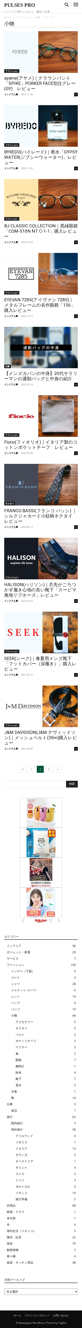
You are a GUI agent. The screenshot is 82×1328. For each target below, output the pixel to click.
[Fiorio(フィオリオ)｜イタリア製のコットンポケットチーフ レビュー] (41, 416)
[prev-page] (22, 769)
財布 (18, 1072)
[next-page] (57, 769)
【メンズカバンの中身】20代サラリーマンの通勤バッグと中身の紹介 (41, 376)
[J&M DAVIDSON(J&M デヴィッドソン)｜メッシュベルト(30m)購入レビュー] (41, 706)
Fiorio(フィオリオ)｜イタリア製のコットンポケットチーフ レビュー (41, 445)
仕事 (7, 366)
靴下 (18, 1079)
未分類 (11, 1218)
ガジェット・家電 (18, 952)
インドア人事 (11, 94)
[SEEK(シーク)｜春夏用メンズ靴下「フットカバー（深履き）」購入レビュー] (41, 632)
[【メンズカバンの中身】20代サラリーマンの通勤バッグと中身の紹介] (41, 347)
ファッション (23, 17)
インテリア (14, 946)
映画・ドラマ (15, 1212)
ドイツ (20, 1180)
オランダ (21, 1155)
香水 (18, 1085)
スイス (20, 1174)
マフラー (21, 1047)
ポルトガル (23, 1186)
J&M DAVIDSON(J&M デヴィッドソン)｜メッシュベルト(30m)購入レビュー (40, 737)
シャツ (15, 984)
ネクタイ (9, 503)
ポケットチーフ (26, 1041)
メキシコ (21, 1193)
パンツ (15, 1009)
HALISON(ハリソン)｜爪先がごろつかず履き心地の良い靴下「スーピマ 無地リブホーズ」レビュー (40, 590)
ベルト (20, 1034)
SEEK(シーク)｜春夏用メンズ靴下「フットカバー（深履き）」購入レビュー (40, 664)
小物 (37, 17)
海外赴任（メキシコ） (21, 1231)
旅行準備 (21, 1199)
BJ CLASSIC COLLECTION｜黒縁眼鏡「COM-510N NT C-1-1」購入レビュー (41, 231)
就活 (14, 1110)
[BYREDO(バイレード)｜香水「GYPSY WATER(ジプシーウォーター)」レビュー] (41, 126)
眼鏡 (18, 1060)
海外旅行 (17, 1129)
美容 (10, 1243)
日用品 (11, 1205)
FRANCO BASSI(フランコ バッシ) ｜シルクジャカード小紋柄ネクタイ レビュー (40, 516)
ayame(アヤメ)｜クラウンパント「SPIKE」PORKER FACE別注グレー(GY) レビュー (40, 83)
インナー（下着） (23, 971)
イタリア (21, 1148)
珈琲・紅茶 (14, 1237)
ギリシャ (21, 1167)
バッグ (15, 1003)
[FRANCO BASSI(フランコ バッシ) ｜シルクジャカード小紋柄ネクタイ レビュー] (41, 484)
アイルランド (24, 1136)
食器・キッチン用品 (20, 1262)
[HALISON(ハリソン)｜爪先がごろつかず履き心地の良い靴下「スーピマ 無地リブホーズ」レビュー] (41, 558)
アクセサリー (24, 1022)
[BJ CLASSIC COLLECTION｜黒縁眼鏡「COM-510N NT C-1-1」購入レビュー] (41, 200)
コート (15, 977)
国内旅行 (17, 1123)
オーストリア (24, 1161)
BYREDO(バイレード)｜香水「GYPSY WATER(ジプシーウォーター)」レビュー (41, 157)
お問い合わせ (60, 1315)
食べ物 (11, 1256)
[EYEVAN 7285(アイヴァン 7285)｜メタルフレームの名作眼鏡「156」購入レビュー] (41, 274)
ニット (15, 996)
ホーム (8, 17)
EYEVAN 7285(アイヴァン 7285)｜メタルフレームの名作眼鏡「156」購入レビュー (39, 305)
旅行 (10, 1117)
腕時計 (20, 1066)
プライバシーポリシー (37, 1315)
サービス (13, 958)
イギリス (21, 1142)
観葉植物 (13, 1250)
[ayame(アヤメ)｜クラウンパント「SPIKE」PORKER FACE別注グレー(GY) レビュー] (41, 52)
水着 (14, 1091)
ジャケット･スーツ (23, 990)
